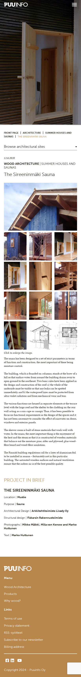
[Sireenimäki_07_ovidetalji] (40, 276)
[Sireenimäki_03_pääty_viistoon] (40, 207)
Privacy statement (16, 625)
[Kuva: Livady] (65, 306)
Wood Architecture (17, 587)
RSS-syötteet (13, 632)
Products (10, 594)
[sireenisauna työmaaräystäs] (15, 335)
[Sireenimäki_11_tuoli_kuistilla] (15, 306)
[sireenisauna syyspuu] (40, 246)
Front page (11, 132)
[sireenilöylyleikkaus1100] (40, 335)
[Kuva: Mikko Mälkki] (65, 276)
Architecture (32, 132)
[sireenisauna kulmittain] (15, 246)
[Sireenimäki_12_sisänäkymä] (40, 306)
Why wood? (12, 601)
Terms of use (13, 618)
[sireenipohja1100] (65, 335)
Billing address (14, 647)
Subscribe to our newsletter (23, 640)
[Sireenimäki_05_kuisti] (65, 246)
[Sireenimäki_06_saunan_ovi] (15, 276)
